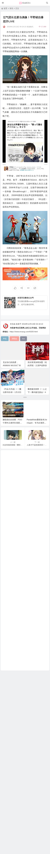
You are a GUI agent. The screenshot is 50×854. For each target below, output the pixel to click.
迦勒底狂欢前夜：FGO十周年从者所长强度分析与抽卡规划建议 (12, 423)
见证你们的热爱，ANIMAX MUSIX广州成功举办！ (12, 365)
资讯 (11, 8)
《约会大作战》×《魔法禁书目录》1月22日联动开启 (12, 392)
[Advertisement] (25, 560)
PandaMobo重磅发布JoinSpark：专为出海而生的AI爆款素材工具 (37, 423)
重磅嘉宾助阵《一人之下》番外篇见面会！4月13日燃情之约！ (37, 392)
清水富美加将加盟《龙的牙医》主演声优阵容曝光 (37, 365)
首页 (5, 8)
